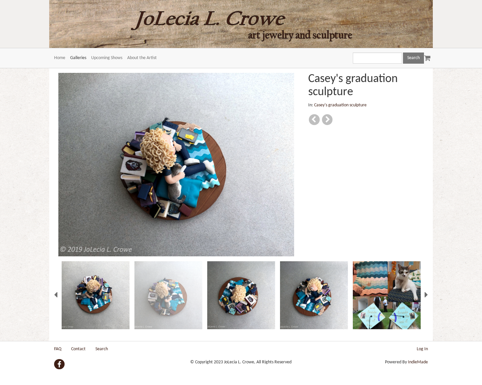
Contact (78, 349)
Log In (422, 349)
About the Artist (142, 57)
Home (59, 57)
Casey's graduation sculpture (340, 105)
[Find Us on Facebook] (59, 364)
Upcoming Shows (106, 57)
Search (101, 349)
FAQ (57, 349)
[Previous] (314, 119)
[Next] (327, 119)
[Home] (241, 24)
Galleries (78, 57)
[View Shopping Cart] (426, 55)
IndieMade (418, 362)
